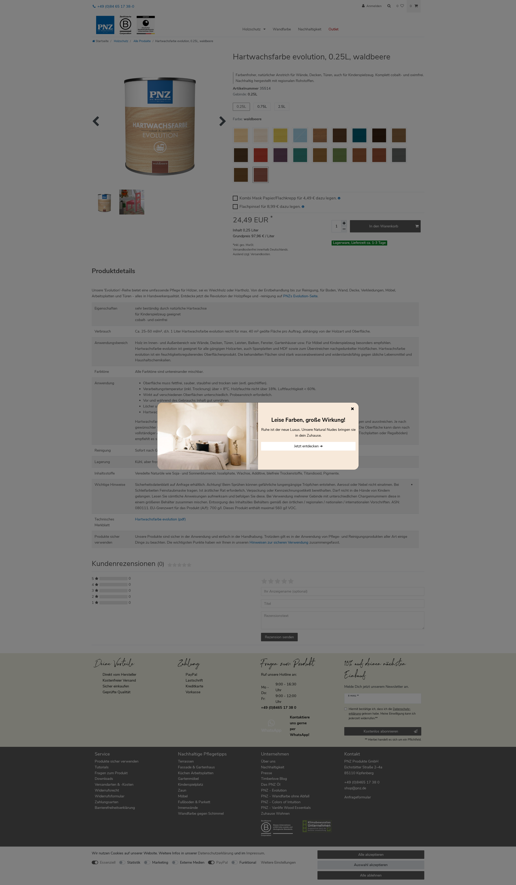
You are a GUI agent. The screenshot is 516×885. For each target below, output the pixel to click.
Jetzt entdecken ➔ (308, 446)
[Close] (353, 409)
